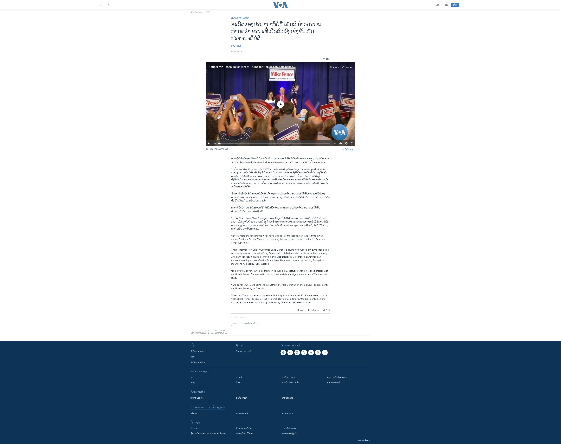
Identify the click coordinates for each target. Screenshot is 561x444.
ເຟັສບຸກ (194, 413)
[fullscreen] (352, 143)
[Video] (446, 5)
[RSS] (311, 352)
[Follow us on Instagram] (297, 352)
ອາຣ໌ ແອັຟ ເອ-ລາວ (289, 428)
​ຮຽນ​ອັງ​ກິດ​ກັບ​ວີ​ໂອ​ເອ (244, 433)
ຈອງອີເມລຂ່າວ (288, 413)
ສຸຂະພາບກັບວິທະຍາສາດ (337, 377)
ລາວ (192, 377)
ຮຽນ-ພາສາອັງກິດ (334, 382)
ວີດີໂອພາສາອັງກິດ (198, 362)
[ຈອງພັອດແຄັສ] (325, 352)
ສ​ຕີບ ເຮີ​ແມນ (236, 46)
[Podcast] (318, 352)
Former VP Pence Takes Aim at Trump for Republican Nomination (251, 67)
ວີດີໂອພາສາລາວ (197, 351)
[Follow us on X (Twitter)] (304, 352)
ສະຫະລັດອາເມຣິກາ (240, 18)
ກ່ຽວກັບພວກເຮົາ (197, 397)
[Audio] (437, 5)
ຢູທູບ (193, 356)
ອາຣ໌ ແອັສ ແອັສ (242, 413)
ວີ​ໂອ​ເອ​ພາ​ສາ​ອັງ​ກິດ (244, 428)
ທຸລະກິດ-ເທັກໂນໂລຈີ (290, 382)
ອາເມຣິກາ (240, 377)
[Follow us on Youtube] (290, 352)
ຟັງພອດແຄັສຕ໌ (287, 397)
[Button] (326, 59)
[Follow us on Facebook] (283, 352)
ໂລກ (238, 382)
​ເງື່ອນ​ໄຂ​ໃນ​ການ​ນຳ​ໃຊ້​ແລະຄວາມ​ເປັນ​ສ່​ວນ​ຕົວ (208, 433)
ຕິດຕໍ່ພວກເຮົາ (241, 397)
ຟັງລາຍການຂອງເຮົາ (244, 351)
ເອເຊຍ (193, 382)
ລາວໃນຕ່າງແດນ (288, 377)
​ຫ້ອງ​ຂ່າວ (194, 428)
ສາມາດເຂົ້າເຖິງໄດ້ (289, 433)
